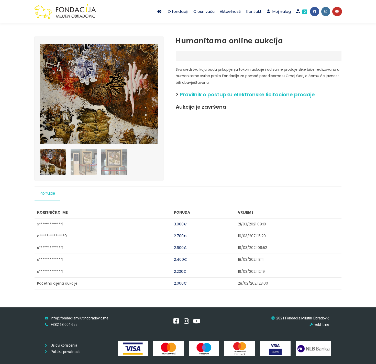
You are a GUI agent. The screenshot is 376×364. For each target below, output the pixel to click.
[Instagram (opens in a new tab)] (325, 11)
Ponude (47, 193)
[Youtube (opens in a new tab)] (337, 11)
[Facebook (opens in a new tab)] (314, 11)
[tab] (49, 193)
